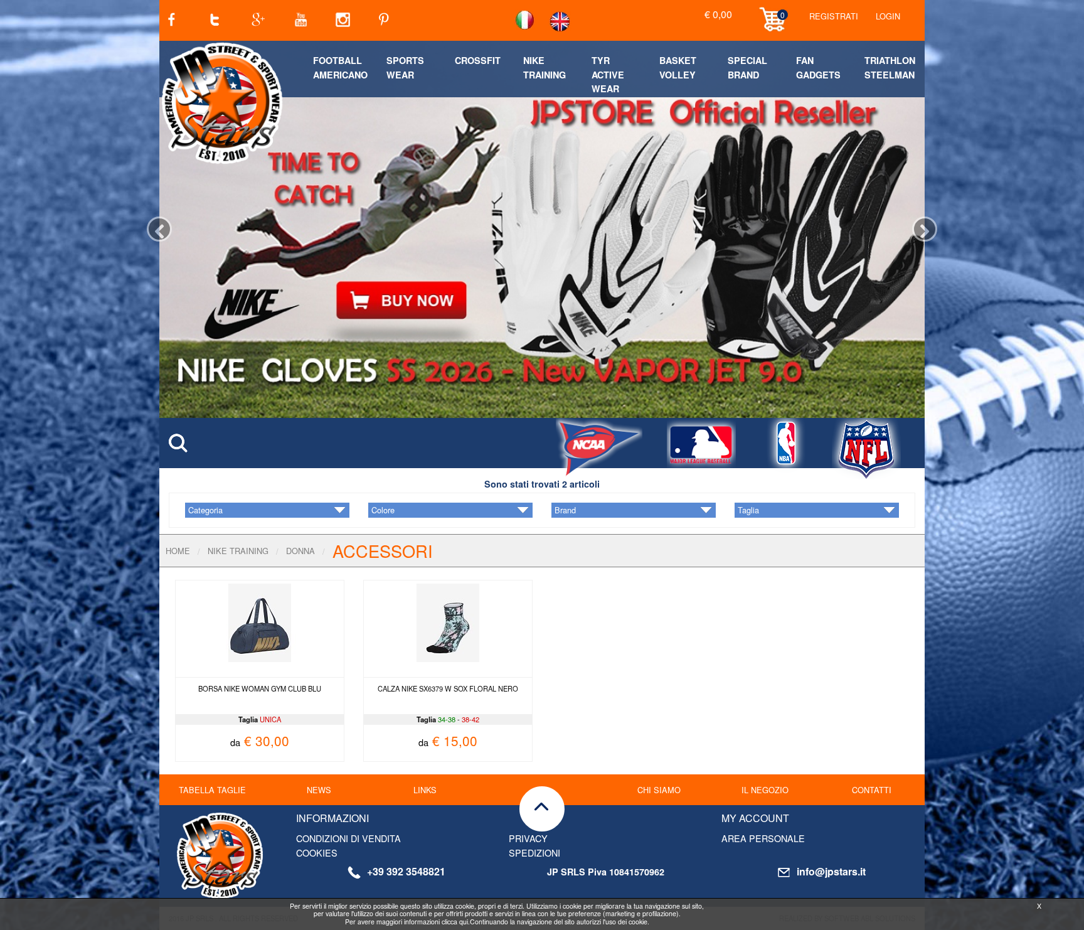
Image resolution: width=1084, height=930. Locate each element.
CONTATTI (871, 790)
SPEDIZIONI (534, 852)
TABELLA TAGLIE (212, 790)
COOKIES (316, 852)
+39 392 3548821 (406, 871)
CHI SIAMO (659, 790)
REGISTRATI (833, 16)
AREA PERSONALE (763, 838)
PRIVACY (528, 838)
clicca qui (455, 921)
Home (178, 551)
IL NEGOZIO (765, 790)
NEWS (319, 790)
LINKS (425, 790)
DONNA (300, 551)
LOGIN (888, 16)
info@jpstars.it (831, 871)
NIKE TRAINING (238, 551)
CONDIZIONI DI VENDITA (348, 838)
